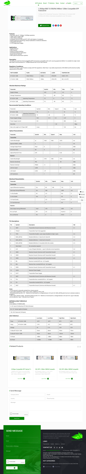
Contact (62, 3)
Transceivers (46, 444)
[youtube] (61, 25)
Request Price (45, 25)
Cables (52, 444)
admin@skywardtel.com (53, 450)
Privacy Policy (57, 466)
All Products (38, 3)
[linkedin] (58, 25)
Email (82, 191)
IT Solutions (51, 3)
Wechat (82, 197)
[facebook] (53, 25)
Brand (45, 3)
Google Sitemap (48, 466)
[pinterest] (56, 25)
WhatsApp (82, 194)
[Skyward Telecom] (6, 3)
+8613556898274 (75, 450)
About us (57, 444)
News (57, 3)
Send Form (17, 418)
